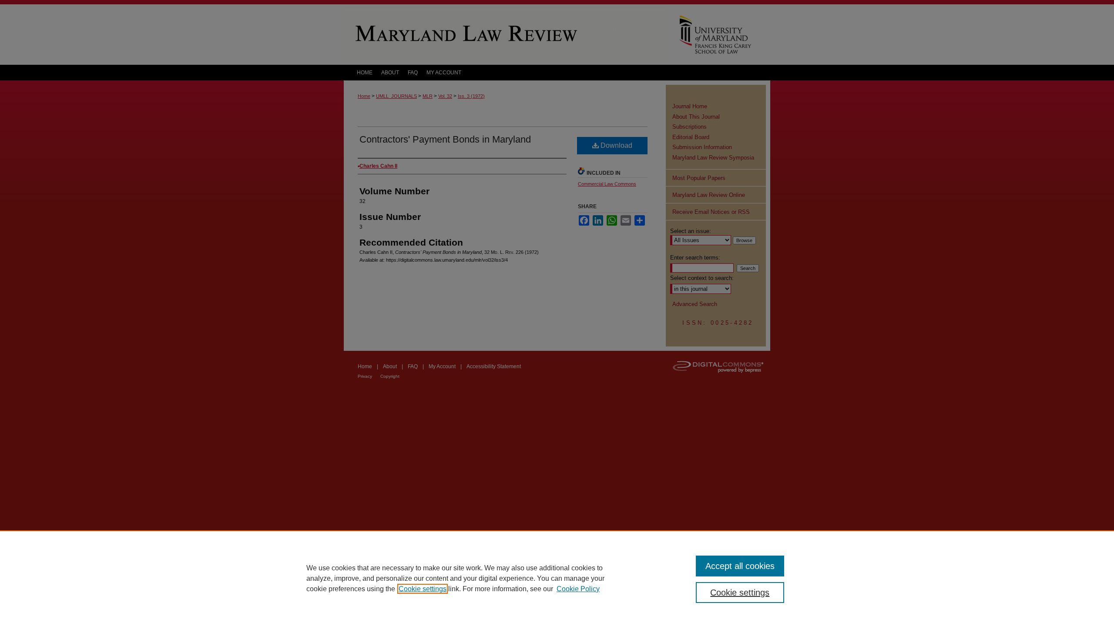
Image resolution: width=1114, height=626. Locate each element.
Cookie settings (422, 589)
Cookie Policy (578, 589)
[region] (557, 578)
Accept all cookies (740, 566)
